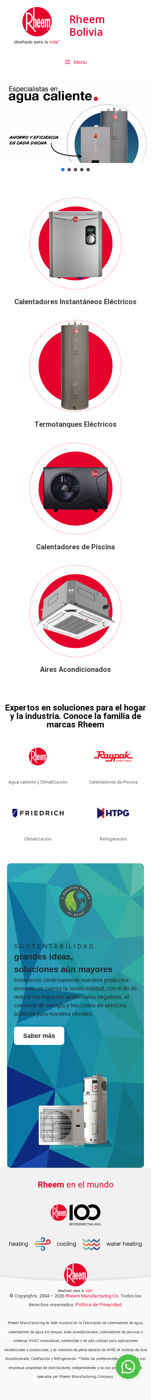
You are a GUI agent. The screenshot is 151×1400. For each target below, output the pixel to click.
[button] (75, 120)
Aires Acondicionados (75, 669)
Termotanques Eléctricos (75, 424)
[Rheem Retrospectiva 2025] (75, 1214)
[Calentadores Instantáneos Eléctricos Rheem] (75, 243)
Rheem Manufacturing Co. (92, 1295)
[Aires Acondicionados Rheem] (75, 611)
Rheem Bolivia (87, 25)
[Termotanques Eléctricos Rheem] (75, 366)
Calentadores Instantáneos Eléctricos (75, 301)
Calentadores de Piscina (75, 547)
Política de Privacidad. (99, 1304)
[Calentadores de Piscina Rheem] (75, 489)
